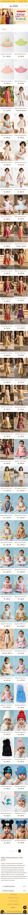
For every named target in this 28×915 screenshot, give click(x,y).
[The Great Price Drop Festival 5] (14, 16)
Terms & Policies (13, 898)
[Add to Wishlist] (1, 33)
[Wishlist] (24, 5)
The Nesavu (13, 894)
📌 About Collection (14, 891)
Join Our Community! (13, 904)
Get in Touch (14, 901)
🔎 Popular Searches (14, 886)
